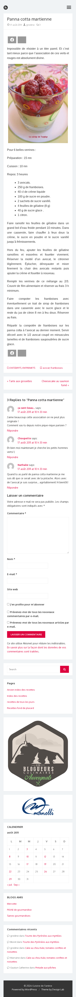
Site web (12, 589)
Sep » (16, 884)
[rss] (6, 7)
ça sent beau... (26, 407)
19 (45, 864)
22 (10, 871)
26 (45, 871)
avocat (46, 367)
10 (28, 856)
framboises (57, 367)
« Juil (9, 884)
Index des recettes (17, 695)
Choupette (24, 438)
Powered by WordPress (24, 989)
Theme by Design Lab (52, 989)
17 (27, 864)
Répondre (12, 430)
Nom (11, 559)
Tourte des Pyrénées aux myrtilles (43, 935)
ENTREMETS (28, 367)
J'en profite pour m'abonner (26, 604)
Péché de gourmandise (19, 909)
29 (10, 879)
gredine (30, 24)
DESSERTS (15, 367)
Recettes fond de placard (20, 708)
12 (45, 856)
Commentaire (16, 513)
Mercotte (12, 903)
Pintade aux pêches (45, 967)
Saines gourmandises (18, 915)
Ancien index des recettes (21, 689)
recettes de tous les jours (20, 701)
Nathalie (23, 464)
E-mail (12, 574)
